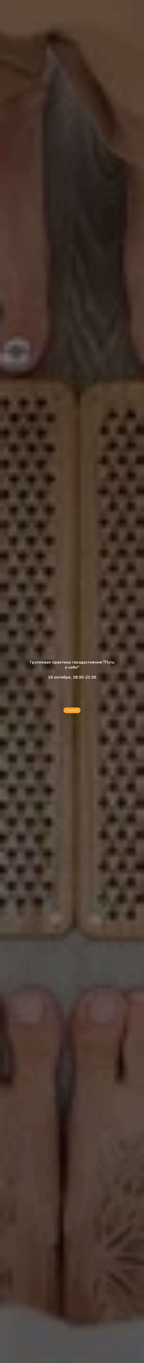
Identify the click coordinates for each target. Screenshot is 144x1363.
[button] (72, 710)
